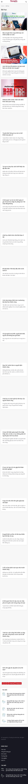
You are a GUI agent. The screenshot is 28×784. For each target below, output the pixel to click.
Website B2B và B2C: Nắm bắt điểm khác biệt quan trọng (13, 100)
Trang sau (11, 683)
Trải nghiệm (4, 758)
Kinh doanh (3, 754)
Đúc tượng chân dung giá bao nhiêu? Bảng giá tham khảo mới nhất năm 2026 (16, 695)
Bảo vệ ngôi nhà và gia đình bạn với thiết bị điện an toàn (13, 33)
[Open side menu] (1, 1)
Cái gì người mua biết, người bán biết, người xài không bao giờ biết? (14, 334)
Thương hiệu (4, 756)
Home (2, 6)
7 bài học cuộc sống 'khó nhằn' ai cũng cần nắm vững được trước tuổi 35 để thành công (14, 634)
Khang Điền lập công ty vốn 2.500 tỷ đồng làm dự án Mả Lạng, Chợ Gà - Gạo (15, 702)
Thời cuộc (3, 749)
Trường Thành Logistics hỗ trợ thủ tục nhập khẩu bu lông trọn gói (15, 721)
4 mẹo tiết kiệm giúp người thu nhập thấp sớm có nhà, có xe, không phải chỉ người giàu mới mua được (14, 433)
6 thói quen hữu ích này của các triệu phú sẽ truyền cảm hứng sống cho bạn (14, 602)
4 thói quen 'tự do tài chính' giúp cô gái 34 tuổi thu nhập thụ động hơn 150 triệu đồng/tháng (14, 201)
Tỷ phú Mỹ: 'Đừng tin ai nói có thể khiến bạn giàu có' (12, 134)
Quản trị (3, 760)
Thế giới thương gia (6, 751)
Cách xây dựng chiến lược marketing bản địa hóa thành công (13, 301)
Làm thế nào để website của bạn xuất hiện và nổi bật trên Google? (14, 67)
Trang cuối (18, 683)
